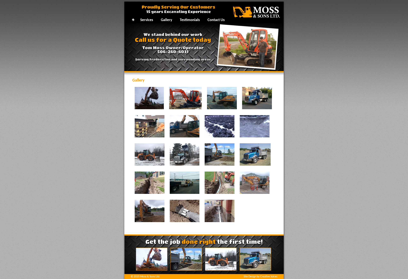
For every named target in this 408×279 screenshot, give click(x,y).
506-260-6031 (173, 51)
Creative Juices (268, 276)
